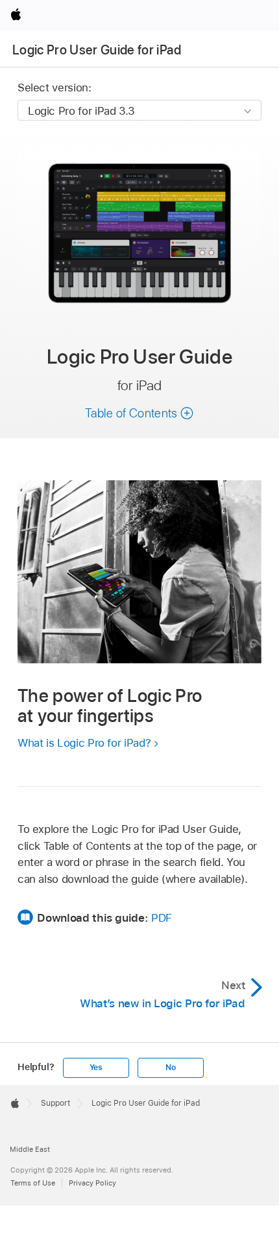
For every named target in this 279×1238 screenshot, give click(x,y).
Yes (96, 1067)
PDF (161, 917)
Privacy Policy (92, 1182)
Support (55, 1103)
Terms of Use (32, 1182)
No (170, 1067)
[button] (139, 413)
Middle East (30, 1149)
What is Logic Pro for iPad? (84, 742)
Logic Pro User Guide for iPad (96, 50)
